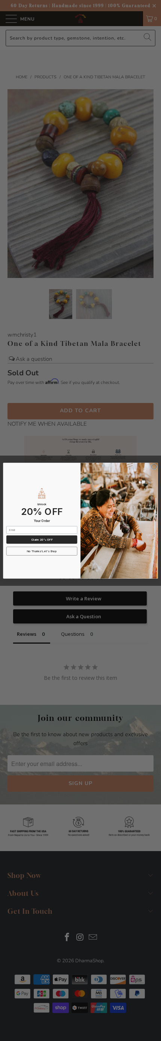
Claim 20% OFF (41, 539)
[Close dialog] (154, 466)
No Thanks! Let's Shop (42, 551)
